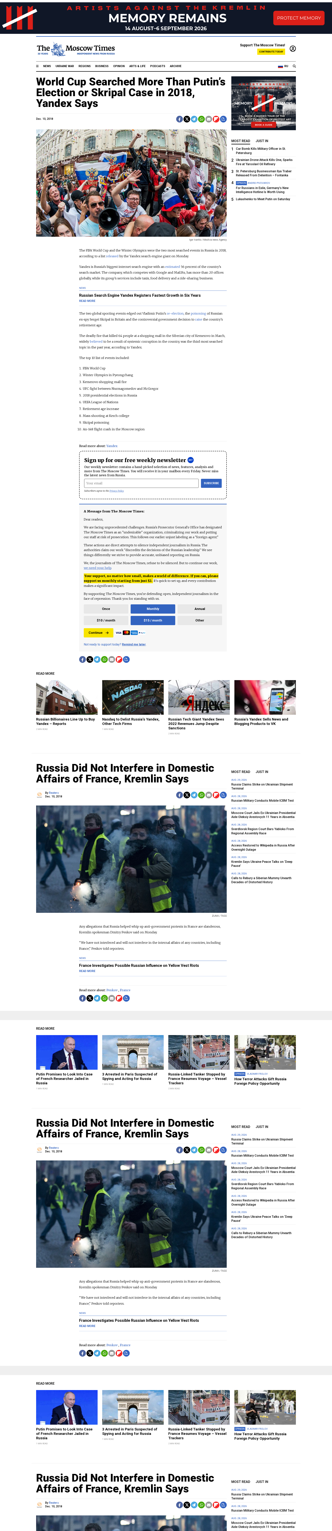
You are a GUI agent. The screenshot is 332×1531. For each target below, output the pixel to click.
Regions (85, 66)
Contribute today (271, 51)
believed (96, 341)
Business (102, 66)
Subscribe (211, 483)
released (112, 256)
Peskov (112, 990)
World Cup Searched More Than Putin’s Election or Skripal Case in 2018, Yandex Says (131, 92)
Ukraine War (65, 66)
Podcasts (157, 66)
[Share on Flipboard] (216, 119)
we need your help (97, 568)
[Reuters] (40, 795)
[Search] (294, 66)
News (47, 66)
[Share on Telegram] (194, 119)
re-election (175, 313)
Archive (176, 66)
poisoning (198, 313)
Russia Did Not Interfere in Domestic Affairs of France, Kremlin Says (125, 773)
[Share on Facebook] (179, 119)
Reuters (54, 793)
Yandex (112, 446)
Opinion (119, 66)
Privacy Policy (117, 490)
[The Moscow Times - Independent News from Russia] (75, 49)
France (125, 990)
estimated (172, 267)
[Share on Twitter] (186, 119)
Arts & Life (137, 66)
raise (198, 319)
